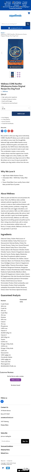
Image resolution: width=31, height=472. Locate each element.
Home (2, 33)
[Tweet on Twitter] (5, 131)
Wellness (5, 91)
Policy (5, 453)
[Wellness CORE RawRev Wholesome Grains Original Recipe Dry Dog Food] (12, 74)
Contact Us (9, 460)
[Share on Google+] (8, 131)
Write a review (15, 380)
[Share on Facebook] (2, 131)
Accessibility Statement (6, 464)
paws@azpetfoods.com (7, 417)
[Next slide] (29, 53)
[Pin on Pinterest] (12, 131)
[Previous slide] (1, 53)
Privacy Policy (4, 425)
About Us (3, 460)
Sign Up (25, 441)
